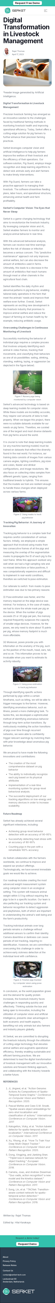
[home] (15, 10)
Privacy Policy (9, 1261)
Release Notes (10, 1265)
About (5, 1257)
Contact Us (8, 1270)
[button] (46, 10)
